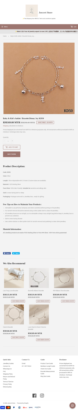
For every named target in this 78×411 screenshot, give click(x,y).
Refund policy (7, 387)
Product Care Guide (47, 363)
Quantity (6, 137)
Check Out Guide (46, 369)
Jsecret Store (11, 403)
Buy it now (12, 154)
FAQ (4, 371)
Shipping (6, 126)
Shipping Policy (8, 374)
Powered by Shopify (22, 403)
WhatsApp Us (7, 369)
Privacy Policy (7, 384)
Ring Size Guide (45, 376)
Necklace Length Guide (48, 366)
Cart (74, 27)
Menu (6, 27)
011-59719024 (26, 366)
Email (23, 363)
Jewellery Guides (8, 363)
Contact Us (6, 366)
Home (4, 36)
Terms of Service (8, 381)
